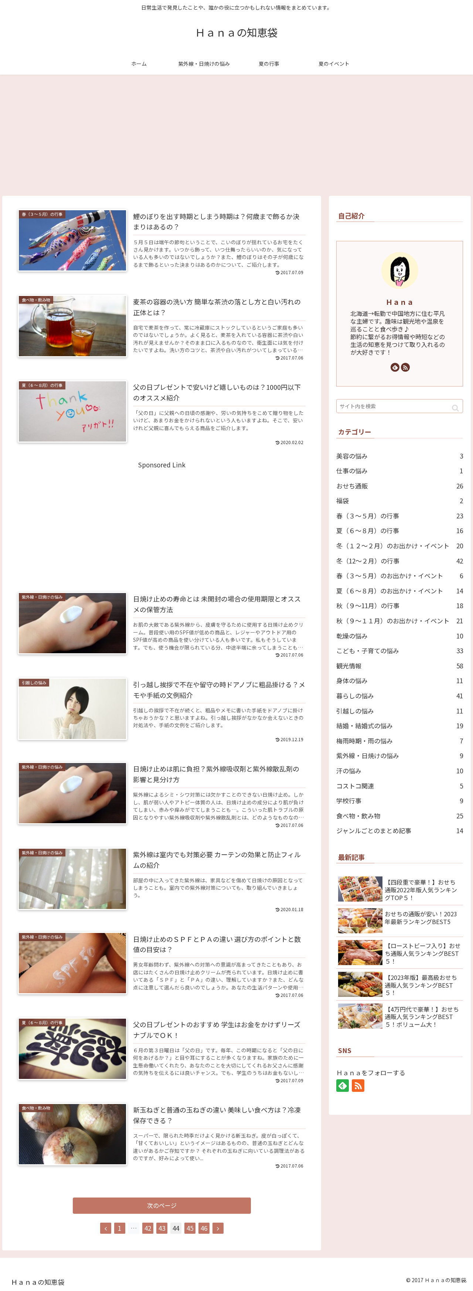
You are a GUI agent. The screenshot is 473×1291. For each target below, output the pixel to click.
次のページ (162, 1205)
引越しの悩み (399, 710)
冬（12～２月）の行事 (399, 560)
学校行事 (399, 800)
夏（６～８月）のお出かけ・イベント (399, 590)
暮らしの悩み (399, 695)
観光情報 (399, 665)
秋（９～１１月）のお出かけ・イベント (399, 620)
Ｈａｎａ (400, 302)
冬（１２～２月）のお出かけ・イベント (399, 545)
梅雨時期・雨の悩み (399, 740)
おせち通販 (399, 485)
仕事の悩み (399, 470)
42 (147, 1228)
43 (162, 1228)
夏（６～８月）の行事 (399, 530)
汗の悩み (399, 770)
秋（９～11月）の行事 (399, 605)
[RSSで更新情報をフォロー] (405, 367)
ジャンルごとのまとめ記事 (399, 830)
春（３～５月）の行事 (399, 515)
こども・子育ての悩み (399, 650)
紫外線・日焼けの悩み (399, 755)
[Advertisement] (236, 135)
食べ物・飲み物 (399, 815)
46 (204, 1228)
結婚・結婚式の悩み (399, 725)
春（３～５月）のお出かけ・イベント (399, 575)
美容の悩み (399, 455)
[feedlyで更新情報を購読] (395, 367)
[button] (455, 408)
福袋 (399, 500)
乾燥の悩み (399, 635)
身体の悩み (399, 680)
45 (190, 1228)
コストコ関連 (399, 785)
